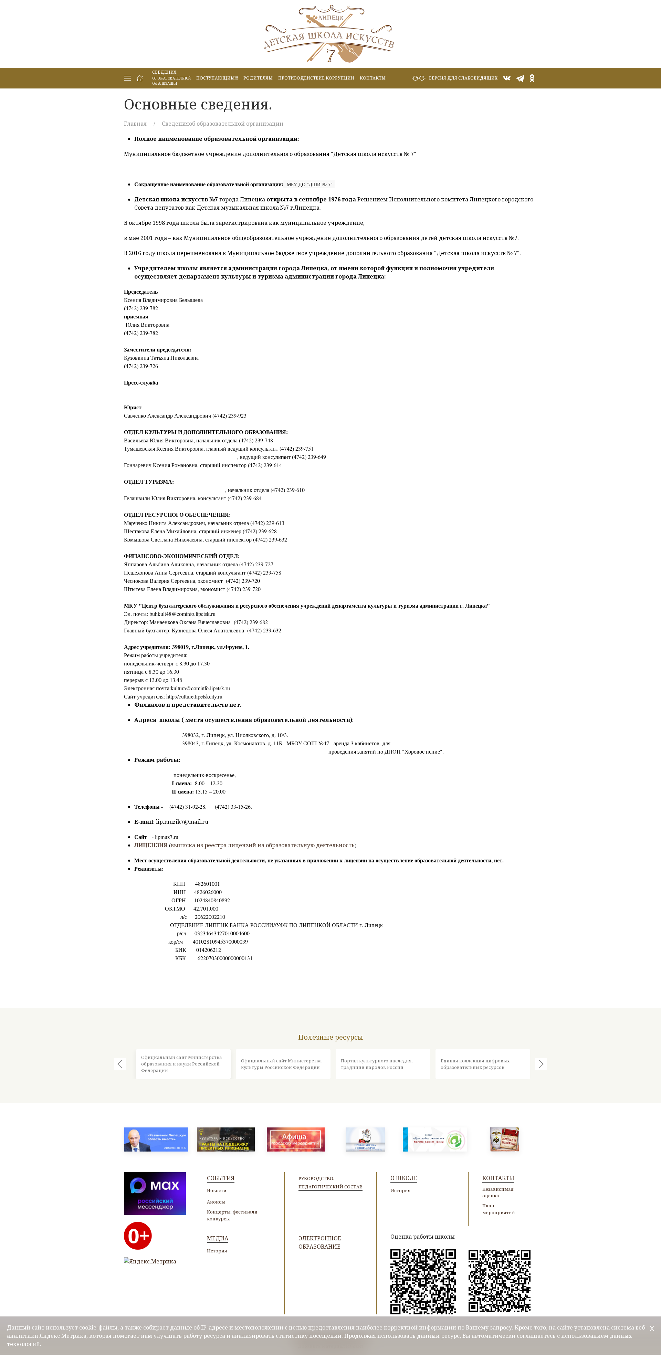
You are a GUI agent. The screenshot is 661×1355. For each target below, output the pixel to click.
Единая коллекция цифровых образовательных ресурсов (475, 1064)
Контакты (373, 78)
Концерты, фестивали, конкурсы (233, 1215)
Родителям (258, 78)
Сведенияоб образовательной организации (222, 123)
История (400, 1190)
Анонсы (216, 1202)
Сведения (171, 77)
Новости (217, 1190)
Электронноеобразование (319, 1242)
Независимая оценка (498, 1192)
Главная (135, 123)
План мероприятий (498, 1208)
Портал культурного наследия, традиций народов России (377, 1064)
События (220, 1178)
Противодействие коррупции (316, 78)
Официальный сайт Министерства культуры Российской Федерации (281, 1064)
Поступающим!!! (217, 78)
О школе (403, 1178)
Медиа (217, 1238)
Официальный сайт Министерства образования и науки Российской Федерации (181, 1063)
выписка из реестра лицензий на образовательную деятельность (263, 845)
